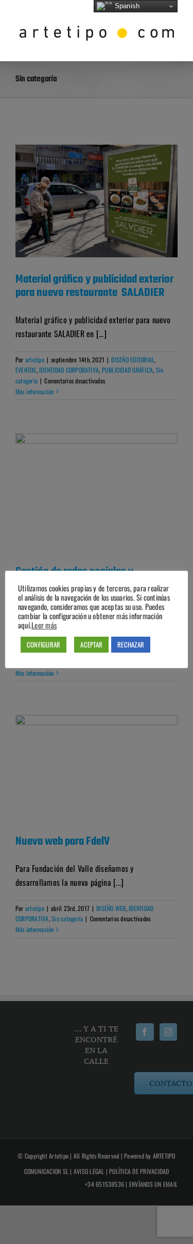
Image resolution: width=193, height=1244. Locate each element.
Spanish (125, 6)
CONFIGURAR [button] (43, 644)
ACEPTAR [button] (91, 644)
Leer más (44, 625)
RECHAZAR (130, 644)
